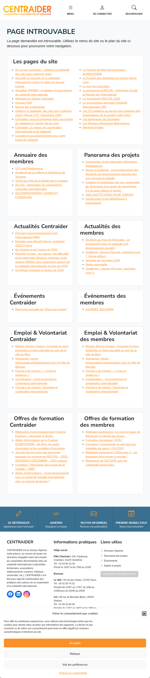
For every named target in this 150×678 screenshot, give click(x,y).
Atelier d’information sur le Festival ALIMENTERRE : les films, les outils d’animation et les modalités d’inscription (40, 444)
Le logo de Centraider (96, 86)
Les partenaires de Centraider (101, 119)
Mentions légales (93, 127)
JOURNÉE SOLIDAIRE (100, 309)
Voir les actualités (24, 277)
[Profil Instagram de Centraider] (26, 594)
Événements (110, 560)
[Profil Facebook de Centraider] (10, 594)
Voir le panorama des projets (101, 210)
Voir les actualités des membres (103, 280)
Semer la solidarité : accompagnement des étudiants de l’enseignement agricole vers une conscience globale (112, 174)
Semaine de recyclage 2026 (103, 260)
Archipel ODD (23, 102)
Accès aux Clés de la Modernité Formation (41, 180)
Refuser (75, 653)
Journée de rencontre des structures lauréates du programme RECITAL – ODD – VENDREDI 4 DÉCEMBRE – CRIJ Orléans (42, 456)
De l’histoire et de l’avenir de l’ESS (36, 249)
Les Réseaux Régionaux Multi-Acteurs (106, 123)
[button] (144, 613)
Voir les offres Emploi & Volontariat (35, 399)
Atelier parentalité (96, 264)
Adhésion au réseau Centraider (34, 98)
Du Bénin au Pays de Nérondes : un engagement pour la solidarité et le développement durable (108, 244)
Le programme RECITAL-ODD (101, 98)
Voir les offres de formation (30, 488)
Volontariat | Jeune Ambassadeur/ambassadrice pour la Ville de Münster (42, 362)
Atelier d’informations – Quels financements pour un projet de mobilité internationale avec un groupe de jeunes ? (42, 477)
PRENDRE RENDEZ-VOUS (119, 573)
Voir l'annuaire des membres (30, 204)
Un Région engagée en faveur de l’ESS (39, 270)
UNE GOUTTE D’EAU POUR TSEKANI (109, 194)
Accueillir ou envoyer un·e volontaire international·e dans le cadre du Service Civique (39, 82)
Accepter (75, 643)
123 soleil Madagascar (29, 168)
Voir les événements (25, 317)
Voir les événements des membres (104, 317)
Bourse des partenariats (30, 106)
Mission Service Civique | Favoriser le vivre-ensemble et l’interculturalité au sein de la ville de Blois (42, 350)
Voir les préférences (75, 664)
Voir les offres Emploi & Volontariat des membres (110, 401)
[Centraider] (27, 9)
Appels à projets (112, 565)
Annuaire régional (113, 550)
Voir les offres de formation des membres (110, 472)
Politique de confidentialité (73, 673)
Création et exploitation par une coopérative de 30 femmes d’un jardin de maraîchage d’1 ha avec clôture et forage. (113, 186)
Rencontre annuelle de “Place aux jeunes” (41, 309)
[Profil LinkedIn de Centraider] (18, 594)
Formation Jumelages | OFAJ (104, 440)
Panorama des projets (116, 556)
